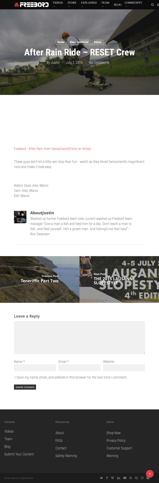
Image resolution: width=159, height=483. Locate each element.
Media (60, 42)
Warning (112, 456)
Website (108, 362)
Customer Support (119, 448)
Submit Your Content (19, 454)
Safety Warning (66, 456)
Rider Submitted (79, 42)
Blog (7, 447)
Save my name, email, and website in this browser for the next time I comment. (72, 377)
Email (64, 362)
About (59, 433)
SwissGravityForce (64, 149)
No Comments (99, 63)
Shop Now (114, 433)
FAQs (59, 440)
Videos (98, 42)
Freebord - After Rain (28, 149)
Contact (60, 448)
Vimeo (86, 149)
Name (19, 362)
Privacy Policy (116, 440)
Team (8, 439)
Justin (55, 63)
